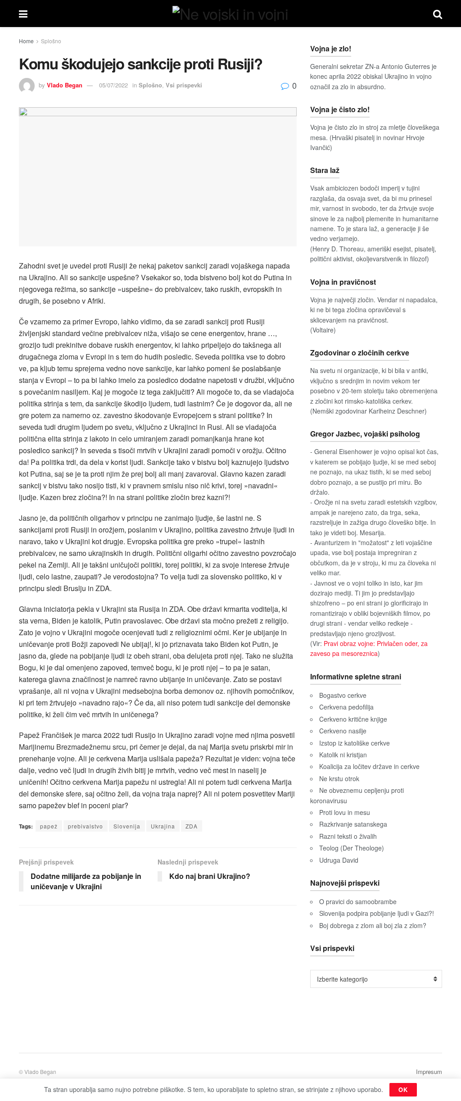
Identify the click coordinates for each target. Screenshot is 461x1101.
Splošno (51, 41)
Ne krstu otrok (339, 778)
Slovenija (126, 826)
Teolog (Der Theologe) (351, 847)
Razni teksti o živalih (348, 836)
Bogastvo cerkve (342, 695)
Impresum (429, 1071)
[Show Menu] (23, 13)
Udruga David (338, 859)
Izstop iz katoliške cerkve (354, 742)
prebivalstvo (85, 826)
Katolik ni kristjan (343, 754)
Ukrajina (163, 826)
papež (49, 826)
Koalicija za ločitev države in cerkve (369, 766)
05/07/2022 (113, 85)
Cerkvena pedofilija (346, 706)
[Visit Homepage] (230, 13)
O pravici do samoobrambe (358, 901)
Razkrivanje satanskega (353, 823)
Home (26, 41)
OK (403, 1089)
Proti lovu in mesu (344, 812)
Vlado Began (64, 85)
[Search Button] (437, 13)
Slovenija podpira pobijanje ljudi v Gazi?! (376, 913)
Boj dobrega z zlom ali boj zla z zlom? (372, 925)
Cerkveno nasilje (342, 730)
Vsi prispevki (184, 85)
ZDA (191, 826)
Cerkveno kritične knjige (353, 718)
